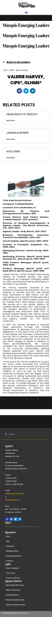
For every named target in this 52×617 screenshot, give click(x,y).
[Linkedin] (20, 519)
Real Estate (22, 70)
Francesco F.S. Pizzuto (21, 114)
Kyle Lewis (13, 151)
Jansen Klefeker (17, 133)
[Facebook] (11, 519)
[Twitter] (15, 519)
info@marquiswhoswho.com (14, 494)
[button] (26, 12)
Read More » (10, 121)
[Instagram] (7, 519)
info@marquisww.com (12, 500)
